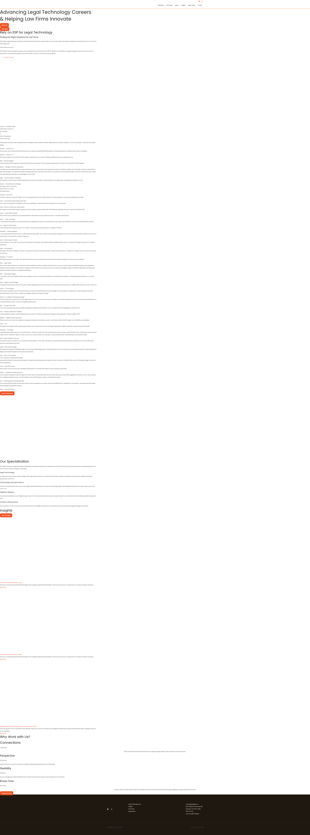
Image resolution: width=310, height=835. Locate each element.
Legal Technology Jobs (134, 804)
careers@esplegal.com (192, 804)
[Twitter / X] (202, 1)
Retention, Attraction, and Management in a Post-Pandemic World (18, 726)
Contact (200, 5)
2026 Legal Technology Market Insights (11, 582)
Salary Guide (191, 5)
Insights (183, 5)
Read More (3, 587)
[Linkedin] (199, 1)
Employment (131, 811)
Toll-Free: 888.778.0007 (192, 813)
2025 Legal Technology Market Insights (11, 654)
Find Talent (169, 5)
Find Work (161, 5)
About (177, 5)
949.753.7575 (189, 811)
